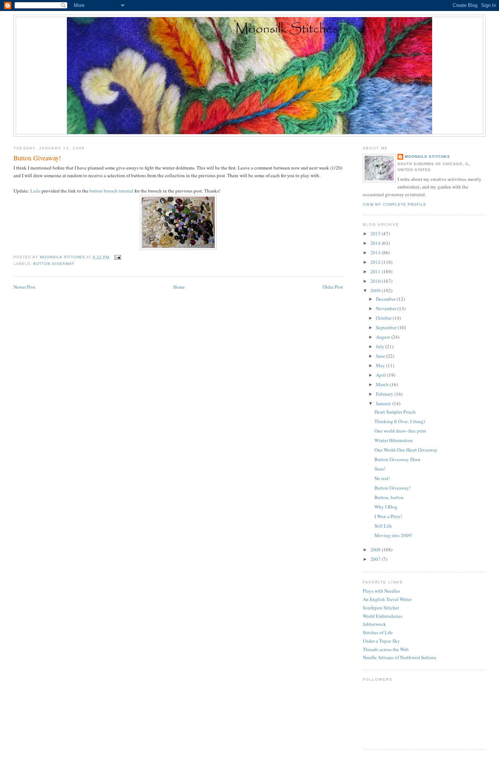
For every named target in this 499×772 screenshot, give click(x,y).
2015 (376, 233)
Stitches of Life (378, 632)
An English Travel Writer (387, 599)
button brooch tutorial (111, 190)
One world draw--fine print (400, 430)
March (383, 384)
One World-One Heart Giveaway (406, 449)
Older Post (333, 287)
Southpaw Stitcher (381, 607)
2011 (376, 271)
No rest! (382, 478)
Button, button (389, 497)
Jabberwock (374, 624)
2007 (376, 559)
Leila (36, 190)
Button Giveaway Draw (397, 459)
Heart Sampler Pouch (395, 411)
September (387, 327)
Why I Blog (385, 506)
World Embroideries (382, 616)
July (380, 346)
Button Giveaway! (392, 487)
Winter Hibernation (393, 440)
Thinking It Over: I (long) (399, 421)
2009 (376, 290)
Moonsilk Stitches (427, 157)
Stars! (379, 468)
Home (179, 287)
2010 (376, 281)
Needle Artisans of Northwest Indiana (399, 657)
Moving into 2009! (393, 535)
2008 (376, 549)
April (381, 375)
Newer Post (24, 287)
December (386, 299)
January (384, 403)
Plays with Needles (381, 590)
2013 (376, 252)
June (381, 356)
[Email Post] (117, 257)
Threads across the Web (386, 649)
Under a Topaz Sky (381, 641)
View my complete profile (394, 204)
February (385, 394)
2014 (376, 243)
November (386, 308)
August (383, 337)
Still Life (383, 525)
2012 (376, 262)
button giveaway (54, 264)
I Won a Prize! (388, 516)
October (384, 318)
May (381, 365)
